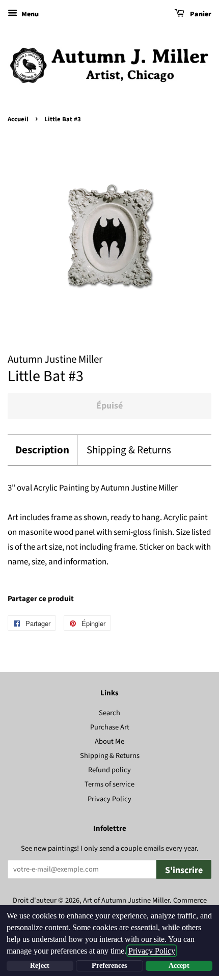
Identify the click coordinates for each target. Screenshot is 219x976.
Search (109, 713)
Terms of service (109, 784)
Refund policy (109, 770)
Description (42, 450)
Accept (179, 965)
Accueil (18, 119)
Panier (199, 14)
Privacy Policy (109, 799)
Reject (39, 965)
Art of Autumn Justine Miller (126, 900)
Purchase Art (109, 727)
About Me (109, 741)
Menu (29, 14)
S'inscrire (184, 870)
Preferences (109, 965)
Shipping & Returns (129, 450)
